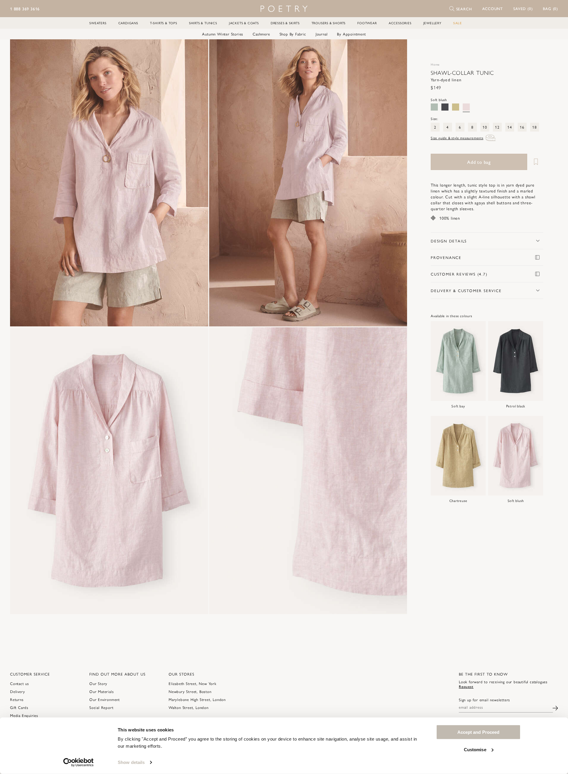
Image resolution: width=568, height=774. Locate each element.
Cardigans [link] (128, 23)
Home (435, 64)
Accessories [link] (400, 23)
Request (466, 686)
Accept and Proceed (478, 732)
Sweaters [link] (97, 23)
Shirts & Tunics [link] (203, 23)
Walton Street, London (189, 707)
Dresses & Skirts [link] (285, 23)
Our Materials (101, 691)
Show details (131, 762)
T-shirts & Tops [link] (163, 23)
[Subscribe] (555, 707)
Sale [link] (457, 23)
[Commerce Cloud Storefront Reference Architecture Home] (284, 9)
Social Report (101, 707)
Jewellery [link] (432, 23)
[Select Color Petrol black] (444, 107)
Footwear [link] (367, 23)
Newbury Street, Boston (190, 691)
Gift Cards (19, 707)
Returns (17, 699)
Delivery (17, 691)
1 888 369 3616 (25, 9)
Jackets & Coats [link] (244, 23)
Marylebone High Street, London (197, 699)
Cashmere (261, 34)
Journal (322, 34)
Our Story (98, 683)
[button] (492, 8)
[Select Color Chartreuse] (455, 107)
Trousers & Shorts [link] (329, 23)
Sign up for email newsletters (484, 699)
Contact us (19, 683)
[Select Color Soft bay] (434, 107)
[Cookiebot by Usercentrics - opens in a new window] (78, 762)
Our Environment (104, 699)
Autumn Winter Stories (222, 34)
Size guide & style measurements (457, 137)
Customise (475, 749)
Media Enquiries (24, 715)
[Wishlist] (535, 162)
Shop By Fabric (293, 34)
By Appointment (351, 34)
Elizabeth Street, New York (193, 683)
